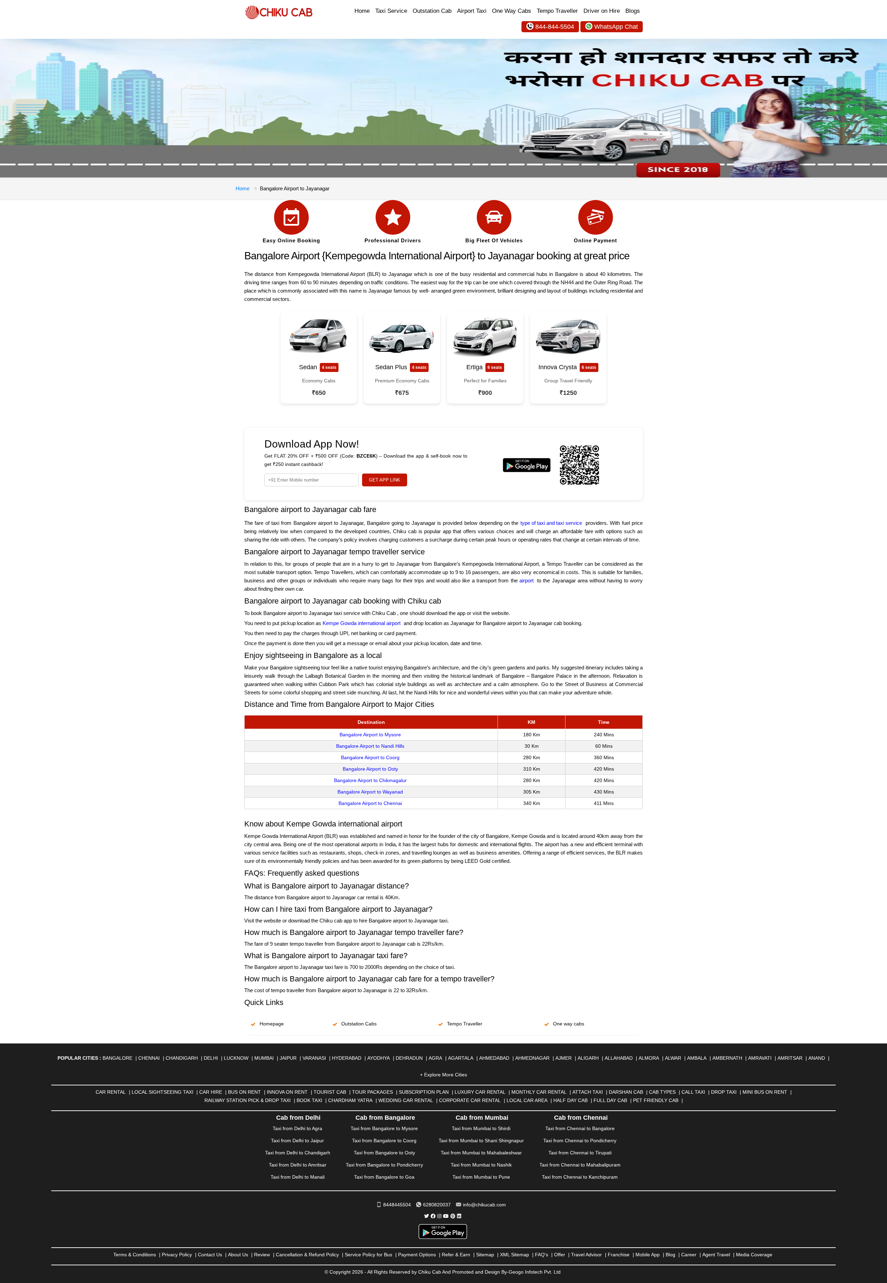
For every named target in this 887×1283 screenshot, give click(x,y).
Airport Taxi (471, 11)
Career (688, 1254)
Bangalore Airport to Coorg (370, 757)
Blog (670, 1254)
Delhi (211, 1058)
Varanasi (314, 1058)
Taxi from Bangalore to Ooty (384, 1152)
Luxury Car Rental (480, 1092)
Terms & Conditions (134, 1254)
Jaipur (288, 1058)
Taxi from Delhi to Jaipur (297, 1140)
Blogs (632, 11)
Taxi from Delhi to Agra (297, 1128)
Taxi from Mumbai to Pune (481, 1177)
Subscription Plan (424, 1092)
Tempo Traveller (557, 11)
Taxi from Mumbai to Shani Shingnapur (481, 1140)
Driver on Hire (601, 11)
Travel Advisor (586, 1254)
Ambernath (727, 1058)
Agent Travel (716, 1254)
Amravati (760, 1058)
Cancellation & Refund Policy (307, 1254)
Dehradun (409, 1058)
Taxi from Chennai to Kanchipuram (580, 1177)
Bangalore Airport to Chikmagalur (370, 780)
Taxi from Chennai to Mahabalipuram (580, 1165)
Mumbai (264, 1058)
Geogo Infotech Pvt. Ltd (535, 1272)
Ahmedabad (494, 1058)
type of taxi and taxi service (551, 523)
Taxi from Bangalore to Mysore (384, 1128)
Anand (816, 1058)
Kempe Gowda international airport (362, 623)
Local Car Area (527, 1100)
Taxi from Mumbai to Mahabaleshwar (481, 1152)
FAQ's (541, 1254)
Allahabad (619, 1058)
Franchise (619, 1254)
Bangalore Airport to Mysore (370, 734)
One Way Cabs (511, 11)
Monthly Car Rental (539, 1092)
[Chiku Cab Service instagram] (439, 1216)
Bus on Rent (244, 1092)
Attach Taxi (587, 1092)
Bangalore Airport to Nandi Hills (370, 746)
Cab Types (662, 1092)
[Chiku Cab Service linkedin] (459, 1216)
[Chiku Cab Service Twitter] (426, 1216)
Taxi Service (391, 11)
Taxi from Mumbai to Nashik (481, 1165)
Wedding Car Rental (405, 1100)
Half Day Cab (570, 1100)
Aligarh (588, 1058)
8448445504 (397, 1204)
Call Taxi (693, 1092)
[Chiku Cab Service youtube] (446, 1216)
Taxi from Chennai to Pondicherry (579, 1140)
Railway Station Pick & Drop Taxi (247, 1100)
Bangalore (117, 1058)
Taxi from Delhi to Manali (298, 1177)
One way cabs (568, 1023)
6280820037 (437, 1204)
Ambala (696, 1058)
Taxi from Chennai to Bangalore (580, 1128)
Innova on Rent (287, 1092)
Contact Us (210, 1254)
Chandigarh (182, 1058)
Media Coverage (754, 1254)
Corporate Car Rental (470, 1100)
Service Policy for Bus (368, 1254)
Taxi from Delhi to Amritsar (297, 1165)
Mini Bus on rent (765, 1092)
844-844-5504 (554, 26)
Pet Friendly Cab (655, 1100)
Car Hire (210, 1092)
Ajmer (563, 1058)
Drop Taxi (724, 1092)
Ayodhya (378, 1058)
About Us (238, 1254)
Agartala (460, 1058)
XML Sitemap (514, 1254)
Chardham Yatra (350, 1100)
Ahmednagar (532, 1058)
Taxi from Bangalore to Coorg (384, 1140)
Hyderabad (346, 1058)
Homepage (272, 1023)
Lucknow (236, 1058)
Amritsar (790, 1058)
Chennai (149, 1058)
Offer (559, 1254)
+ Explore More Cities (443, 1074)
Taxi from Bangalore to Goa (384, 1177)
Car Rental (111, 1092)
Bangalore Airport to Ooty (370, 769)
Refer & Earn (456, 1254)
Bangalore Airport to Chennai (370, 803)
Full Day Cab (610, 1100)
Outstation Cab (432, 11)
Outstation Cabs (359, 1023)
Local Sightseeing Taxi (162, 1092)
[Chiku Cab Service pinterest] (452, 1216)
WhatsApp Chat (616, 26)
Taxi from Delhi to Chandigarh (297, 1152)
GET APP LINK (384, 480)
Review (262, 1254)
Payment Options (417, 1254)
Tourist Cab (330, 1092)
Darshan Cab (626, 1092)
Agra (435, 1058)
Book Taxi (309, 1100)
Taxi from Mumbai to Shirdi (481, 1128)
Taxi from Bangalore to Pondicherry (384, 1165)
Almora (649, 1058)
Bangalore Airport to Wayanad (370, 792)
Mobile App (647, 1254)
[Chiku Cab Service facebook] (433, 1216)
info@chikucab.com (484, 1204)
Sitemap (485, 1254)
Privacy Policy (177, 1254)
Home (362, 11)
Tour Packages (372, 1092)
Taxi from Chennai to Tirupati (580, 1152)
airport (526, 580)
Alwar (673, 1058)
